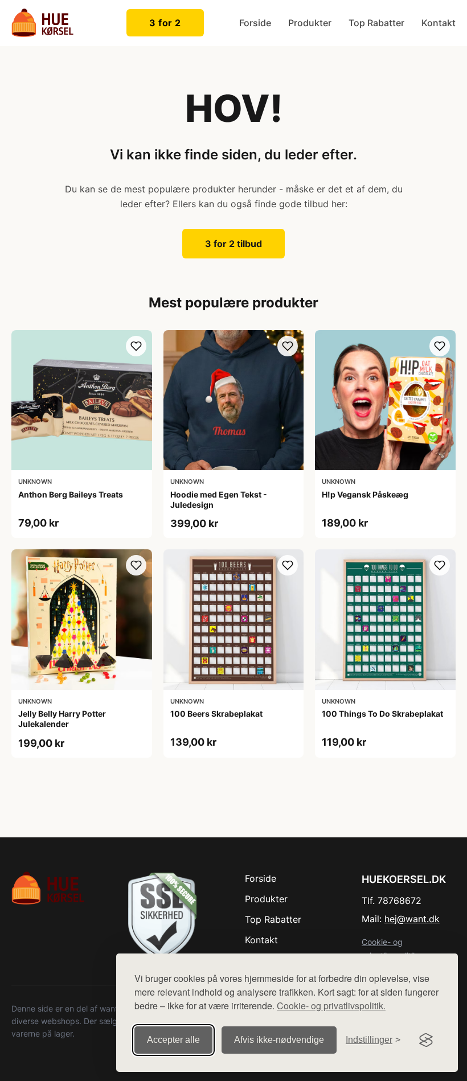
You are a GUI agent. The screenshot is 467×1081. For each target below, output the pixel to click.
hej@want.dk (412, 918)
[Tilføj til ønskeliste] (136, 346)
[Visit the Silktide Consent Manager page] (426, 1040)
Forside (255, 22)
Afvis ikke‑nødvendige (279, 1040)
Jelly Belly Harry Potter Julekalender (62, 719)
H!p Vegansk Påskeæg (365, 494)
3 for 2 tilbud (233, 243)
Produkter (309, 22)
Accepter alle (173, 1040)
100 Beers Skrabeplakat (216, 713)
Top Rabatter (376, 22)
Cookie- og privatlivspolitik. (331, 1005)
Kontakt (438, 22)
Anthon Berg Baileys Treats (70, 494)
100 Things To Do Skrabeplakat (382, 713)
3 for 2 (165, 22)
